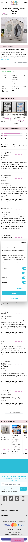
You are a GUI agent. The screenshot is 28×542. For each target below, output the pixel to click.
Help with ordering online (10, 510)
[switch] (24, 273)
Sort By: (14, 145)
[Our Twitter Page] (11, 498)
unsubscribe (8, 491)
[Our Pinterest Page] (17, 498)
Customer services (8, 505)
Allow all (14, 293)
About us (4, 516)
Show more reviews (14, 412)
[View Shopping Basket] (25, 3)
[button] (6, 3)
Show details (20, 288)
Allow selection (14, 298)
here (5, 489)
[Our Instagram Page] (23, 498)
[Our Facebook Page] (5, 498)
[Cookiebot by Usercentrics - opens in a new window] (20, 243)
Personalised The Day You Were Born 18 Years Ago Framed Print (20, 116)
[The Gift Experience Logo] (14, 3)
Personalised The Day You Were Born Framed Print (7, 116)
